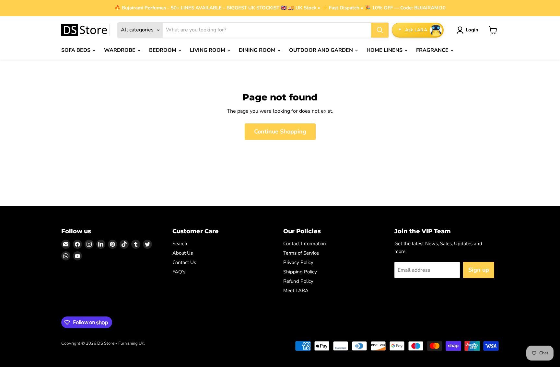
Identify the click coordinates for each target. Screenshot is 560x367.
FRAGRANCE (433, 50)
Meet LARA (296, 290)
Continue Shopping (280, 131)
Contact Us (184, 262)
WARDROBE (120, 50)
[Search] (380, 30)
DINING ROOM (258, 50)
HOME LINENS (385, 50)
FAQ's (178, 272)
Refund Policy (298, 281)
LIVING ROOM (208, 50)
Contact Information (304, 243)
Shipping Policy (300, 272)
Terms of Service (301, 253)
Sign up (478, 270)
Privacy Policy (298, 262)
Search (179, 243)
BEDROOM (163, 50)
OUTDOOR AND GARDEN (321, 50)
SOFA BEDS (76, 50)
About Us (182, 253)
